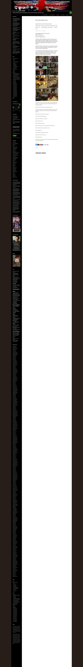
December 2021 (15, 377)
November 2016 (15, 439)
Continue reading (40, 140)
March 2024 (14, 360)
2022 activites (15, 85)
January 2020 (14, 400)
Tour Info (14, 172)
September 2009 (15, 501)
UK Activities (14, 82)
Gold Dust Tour (15, 298)
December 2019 (15, 401)
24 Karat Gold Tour (16, 277)
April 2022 (14, 375)
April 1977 (14, 574)
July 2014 (14, 467)
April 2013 (14, 484)
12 (13, 107)
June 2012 (14, 492)
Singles (14, 71)
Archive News (14, 142)
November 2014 (15, 462)
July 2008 (14, 506)
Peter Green (14, 163)
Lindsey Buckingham (15, 157)
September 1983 (15, 561)
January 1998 (14, 536)
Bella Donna (18, 278)
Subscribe (14, 135)
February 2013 (14, 486)
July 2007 (14, 514)
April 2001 (14, 531)
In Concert (18, 298)
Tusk (13, 337)
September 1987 (15, 555)
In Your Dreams (15, 299)
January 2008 (14, 509)
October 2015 (14, 451)
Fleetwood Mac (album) (16, 295)
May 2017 (14, 432)
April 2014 (14, 470)
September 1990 (15, 547)
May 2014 (14, 469)
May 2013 (14, 483)
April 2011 (14, 498)
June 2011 (14, 497)
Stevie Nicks (16, 331)
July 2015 (14, 453)
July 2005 (14, 522)
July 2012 (14, 491)
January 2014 (14, 474)
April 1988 (14, 553)
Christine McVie (15, 148)
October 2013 (14, 477)
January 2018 (14, 423)
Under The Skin (15, 340)
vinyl (16, 341)
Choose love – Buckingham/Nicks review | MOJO (16, 33)
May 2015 (14, 455)
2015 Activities (15, 92)
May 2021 (14, 383)
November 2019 (15, 402)
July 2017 (14, 430)
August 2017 (14, 429)
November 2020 (15, 390)
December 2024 (15, 352)
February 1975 (14, 576)
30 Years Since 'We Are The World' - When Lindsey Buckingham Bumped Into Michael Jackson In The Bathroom (16, 208)
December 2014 (15, 461)
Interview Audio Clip (15, 155)
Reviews (14, 166)
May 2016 (14, 445)
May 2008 (14, 507)
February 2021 (14, 386)
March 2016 (14, 447)
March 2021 (14, 385)
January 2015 (14, 460)
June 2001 (14, 530)
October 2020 (14, 391)
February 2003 (14, 528)
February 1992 (14, 546)
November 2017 (15, 425)
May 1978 (14, 568)
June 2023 (14, 367)
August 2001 (14, 529)
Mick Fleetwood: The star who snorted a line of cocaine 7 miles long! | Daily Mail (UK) (16, 202)
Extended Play (16, 287)
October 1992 (14, 543)
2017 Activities (15, 91)
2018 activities (15, 90)
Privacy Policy (15, 67)
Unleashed (14, 341)
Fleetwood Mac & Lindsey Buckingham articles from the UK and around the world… (28, 12)
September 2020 (15, 392)
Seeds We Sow (18, 327)
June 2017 (14, 431)
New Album (15, 320)
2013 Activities (15, 96)
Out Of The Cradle (16, 324)
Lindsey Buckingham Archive (16, 121)
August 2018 (14, 416)
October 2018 (14, 414)
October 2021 (14, 378)
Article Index (14, 65)
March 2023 (14, 368)
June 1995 (14, 538)
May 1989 (14, 551)
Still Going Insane (15, 68)
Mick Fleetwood (15, 158)
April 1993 (14, 539)
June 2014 (14, 468)
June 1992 (14, 545)
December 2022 (15, 370)
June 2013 (14, 482)
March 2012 (14, 493)
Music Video (14, 159)
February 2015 (14, 459)
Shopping (14, 72)
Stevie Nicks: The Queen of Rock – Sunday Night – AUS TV (46, 27)
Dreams (14, 97)
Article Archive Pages (15, 143)
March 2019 (14, 409)
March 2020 (14, 398)
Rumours (14, 327)
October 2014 (14, 463)
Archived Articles (15, 118)
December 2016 (15, 438)
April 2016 (14, 446)
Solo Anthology (15, 328)
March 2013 (14, 485)
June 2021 (14, 382)
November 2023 (15, 363)
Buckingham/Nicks (15, 279)
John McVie (14, 156)
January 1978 (14, 569)
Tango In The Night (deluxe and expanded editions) (16, 335)
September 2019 (15, 405)
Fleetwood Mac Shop (15, 73)
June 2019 (14, 406)
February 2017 (14, 436)
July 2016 (14, 444)
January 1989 (14, 552)
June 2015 (14, 454)
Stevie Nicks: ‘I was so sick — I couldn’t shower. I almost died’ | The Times (16, 186)
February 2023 (14, 369)
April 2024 (14, 359)
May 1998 (14, 532)
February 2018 (14, 422)
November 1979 (15, 567)
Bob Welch (14, 144)
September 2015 (15, 452)
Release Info (14, 165)
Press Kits (14, 164)
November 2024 (15, 353)
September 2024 (15, 354)
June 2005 (14, 523)
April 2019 (14, 408)
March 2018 (14, 421)
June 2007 (14, 515)
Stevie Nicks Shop (15, 75)
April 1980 (14, 566)
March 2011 (14, 499)
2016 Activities (15, 612)
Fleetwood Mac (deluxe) (16, 296)
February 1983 (14, 562)
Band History (14, 64)
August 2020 (14, 393)
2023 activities (15, 84)
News (13, 98)
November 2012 (15, 490)
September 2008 (15, 505)
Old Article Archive (15, 66)
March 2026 (14, 347)
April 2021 (14, 384)
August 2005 (14, 521)
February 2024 (14, 361)
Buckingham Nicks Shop (16, 598)
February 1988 (14, 554)
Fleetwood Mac (15, 151)
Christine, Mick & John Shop (16, 599)
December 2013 (15, 475)
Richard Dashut (15, 167)
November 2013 (15, 476)
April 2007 (14, 516)
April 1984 (14, 559)
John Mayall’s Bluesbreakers (16, 300)
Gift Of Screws (15, 297)
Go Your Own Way (15, 58)
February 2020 (14, 399)
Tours (14, 60)
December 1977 (15, 570)
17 (18, 107)
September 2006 (15, 520)
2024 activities (15, 83)
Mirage (14, 317)
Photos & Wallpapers (15, 588)
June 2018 (14, 417)
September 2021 (15, 379)
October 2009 (14, 500)
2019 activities (15, 89)
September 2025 (15, 348)
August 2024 (14, 355)
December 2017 (15, 424)
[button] (41, 59)
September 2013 (15, 478)
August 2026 (14, 346)
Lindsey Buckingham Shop (16, 74)
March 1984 (14, 560)
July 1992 (14, 544)
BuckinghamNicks (15, 280)
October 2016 (14, 440)
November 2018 (15, 413)
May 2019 (14, 407)
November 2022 (15, 371)
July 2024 (14, 356)
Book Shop (14, 81)
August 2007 (14, 513)
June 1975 (14, 575)
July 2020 (14, 394)
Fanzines (14, 150)
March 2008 (14, 508)
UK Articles (14, 174)
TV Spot (14, 173)
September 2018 (15, 415)
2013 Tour (15, 278)
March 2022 (14, 376)
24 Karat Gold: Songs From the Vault (15, 274)
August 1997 (14, 537)
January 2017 (14, 437)
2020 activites (15, 616)
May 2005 (14, 524)
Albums (14, 59)
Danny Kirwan (14, 149)
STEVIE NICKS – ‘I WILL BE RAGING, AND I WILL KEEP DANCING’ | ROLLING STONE (16, 52)
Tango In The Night (16, 333)
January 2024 (14, 362)
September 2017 (15, 428)
